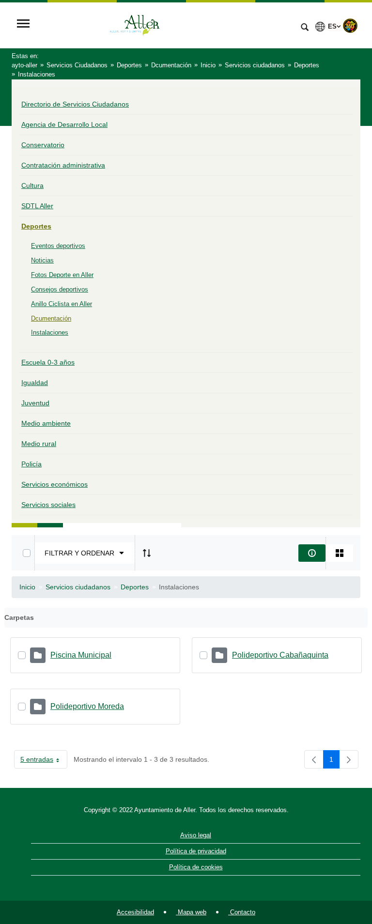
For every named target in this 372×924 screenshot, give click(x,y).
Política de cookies (196, 867)
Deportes (36, 226)
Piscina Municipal (80, 655)
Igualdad (34, 382)
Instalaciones (49, 332)
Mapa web (191, 912)
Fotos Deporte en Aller (62, 274)
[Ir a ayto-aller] (164, 24)
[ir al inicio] (333, 866)
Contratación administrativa (63, 165)
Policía (31, 464)
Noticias (42, 260)
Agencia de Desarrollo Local (64, 124)
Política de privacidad (196, 851)
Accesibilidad (135, 912)
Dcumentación (51, 318)
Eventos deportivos (58, 245)
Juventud (35, 403)
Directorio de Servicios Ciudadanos (75, 104)
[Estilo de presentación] (339, 553)
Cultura (32, 185)
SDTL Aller (37, 206)
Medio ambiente (46, 423)
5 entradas (43, 761)
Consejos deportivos (59, 289)
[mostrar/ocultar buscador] (304, 28)
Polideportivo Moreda (87, 706)
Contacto (241, 912)
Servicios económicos (54, 484)
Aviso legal (195, 835)
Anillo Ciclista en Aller (61, 304)
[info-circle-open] (312, 553)
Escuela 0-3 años (48, 362)
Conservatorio (42, 145)
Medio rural (38, 443)
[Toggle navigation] (23, 24)
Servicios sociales (48, 504)
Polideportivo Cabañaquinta (280, 655)
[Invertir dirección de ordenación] (147, 553)
